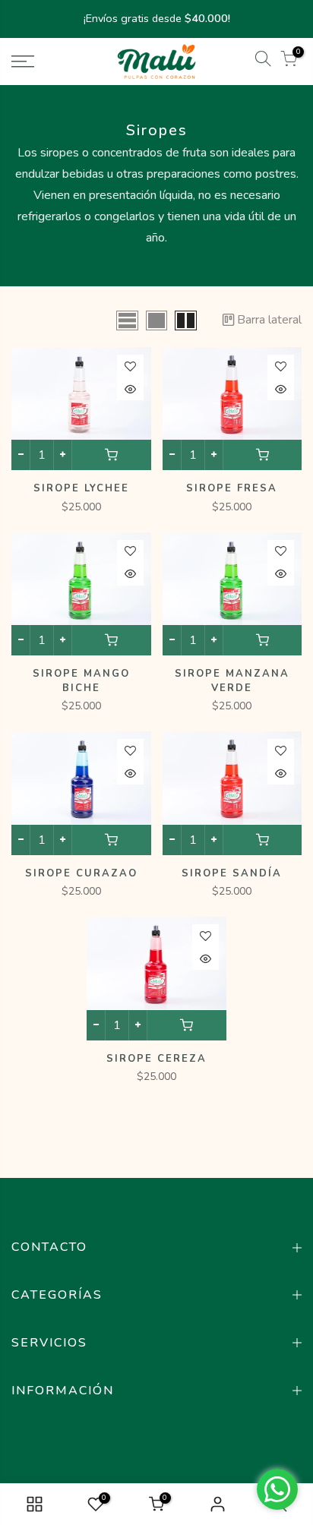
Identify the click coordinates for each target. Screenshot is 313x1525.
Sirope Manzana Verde (232, 681)
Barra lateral (269, 319)
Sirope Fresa (231, 488)
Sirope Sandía (232, 873)
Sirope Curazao (81, 873)
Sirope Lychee (81, 488)
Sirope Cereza (156, 1059)
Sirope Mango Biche (81, 681)
